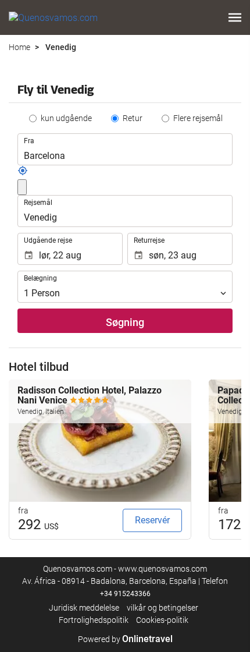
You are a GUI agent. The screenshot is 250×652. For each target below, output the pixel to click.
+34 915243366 (125, 594)
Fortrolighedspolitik (93, 620)
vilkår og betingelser (162, 607)
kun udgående (66, 118)
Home (19, 47)
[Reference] (22, 173)
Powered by (125, 639)
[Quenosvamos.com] (53, 17)
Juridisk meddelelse (84, 607)
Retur (132, 118)
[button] (234, 17)
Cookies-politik (162, 620)
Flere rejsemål (198, 118)
